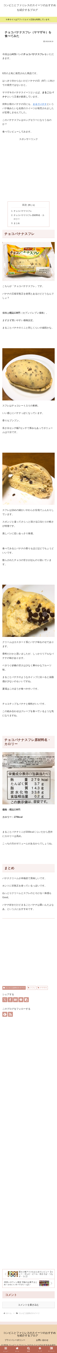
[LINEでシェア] (20, 999)
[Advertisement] (28, 169)
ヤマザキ (43, 988)
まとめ (17, 223)
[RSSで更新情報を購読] (10, 1014)
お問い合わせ (42, 1340)
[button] (26, 999)
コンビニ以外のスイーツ (15, 988)
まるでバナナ (40, 104)
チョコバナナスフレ (23, 211)
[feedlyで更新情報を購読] (4, 1014)
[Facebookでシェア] (10, 999)
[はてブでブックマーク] (15, 999)
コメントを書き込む (28, 1305)
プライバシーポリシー (15, 1340)
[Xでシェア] (4, 999)
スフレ (32, 988)
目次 (24, 205)
